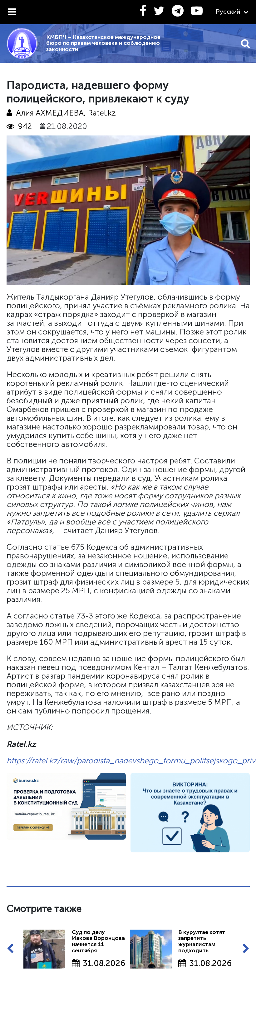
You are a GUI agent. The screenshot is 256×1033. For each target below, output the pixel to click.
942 (25, 126)
